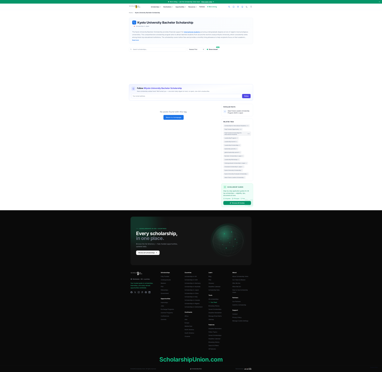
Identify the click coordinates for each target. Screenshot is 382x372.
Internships (164, 302)
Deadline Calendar (214, 286)
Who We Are (236, 283)
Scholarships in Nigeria (192, 303)
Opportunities (179, 7)
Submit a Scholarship (239, 305)
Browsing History (214, 306)
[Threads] (142, 292)
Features (211, 325)
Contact (235, 314)
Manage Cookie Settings (240, 321)
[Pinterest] (146, 292)
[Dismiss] (379, 1)
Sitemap (211, 319)
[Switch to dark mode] (247, 7)
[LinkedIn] (149, 292)
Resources (191, 7)
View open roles (206, 2)
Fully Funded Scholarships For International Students (237, 133)
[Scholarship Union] (134, 7)
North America (189, 329)
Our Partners (236, 301)
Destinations (167, 7)
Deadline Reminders (215, 328)
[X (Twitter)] (135, 292)
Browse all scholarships (146, 253)
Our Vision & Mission (238, 280)
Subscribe (374, 367)
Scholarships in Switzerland (193, 307)
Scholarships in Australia (192, 286)
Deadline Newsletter (215, 312)
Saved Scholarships (215, 309)
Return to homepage (173, 117)
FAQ (210, 280)
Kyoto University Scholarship (233, 170)
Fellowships (164, 290)
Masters (163, 283)
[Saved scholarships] (234, 7)
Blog (210, 276)
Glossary (211, 283)
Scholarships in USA (191, 280)
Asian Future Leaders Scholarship (235, 177)
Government (165, 293)
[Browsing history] (238, 7)
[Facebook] (132, 292)
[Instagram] (139, 292)
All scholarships (213, 299)
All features (212, 349)
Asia (186, 319)
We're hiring (213, 7)
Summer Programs (167, 312)
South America (189, 333)
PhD (162, 286)
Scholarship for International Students (237, 125)
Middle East (188, 326)
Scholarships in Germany (193, 283)
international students (192, 32)
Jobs (162, 306)
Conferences (165, 316)
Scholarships (155, 7)
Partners (202, 7)
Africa (186, 316)
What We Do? (236, 286)
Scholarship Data (214, 290)
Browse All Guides (238, 203)
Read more (135, 40)
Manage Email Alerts (215, 316)
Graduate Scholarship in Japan (234, 166)
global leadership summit (232, 152)
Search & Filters (214, 345)
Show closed (214, 48)
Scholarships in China (191, 293)
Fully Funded (165, 276)
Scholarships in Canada (192, 300)
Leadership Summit (231, 141)
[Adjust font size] (251, 7)
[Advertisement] (191, 68)
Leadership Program (231, 138)
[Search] (229, 7)
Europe (187, 323)
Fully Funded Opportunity (233, 129)
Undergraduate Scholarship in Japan (236, 163)
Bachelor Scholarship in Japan (234, 156)
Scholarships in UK (191, 276)
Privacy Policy (237, 317)
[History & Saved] (242, 7)
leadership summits (231, 149)
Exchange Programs (167, 309)
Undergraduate (166, 280)
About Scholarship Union (240, 276)
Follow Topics (213, 332)
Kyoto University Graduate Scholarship (236, 174)
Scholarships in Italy (191, 297)
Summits (163, 319)
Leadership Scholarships (232, 145)
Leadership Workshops (232, 159)
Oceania (187, 336)
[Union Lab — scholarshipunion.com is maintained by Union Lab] (247, 369)
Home (131, 12)
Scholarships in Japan (192, 290)
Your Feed (213, 302)
